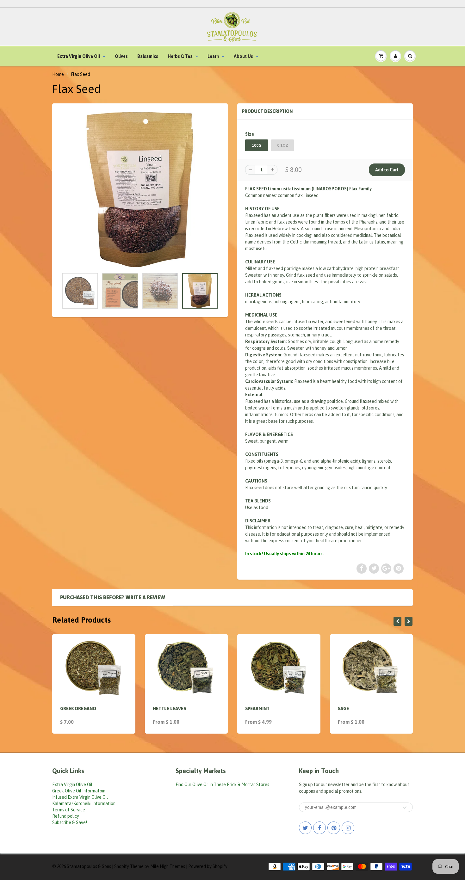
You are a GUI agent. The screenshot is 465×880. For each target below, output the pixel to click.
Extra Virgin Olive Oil (78, 56)
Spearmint (257, 708)
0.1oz (282, 145)
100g (256, 145)
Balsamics (147, 56)
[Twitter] (305, 828)
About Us (243, 56)
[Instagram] (348, 828)
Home (58, 74)
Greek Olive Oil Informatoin (78, 790)
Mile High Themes (167, 866)
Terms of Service (68, 809)
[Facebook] (319, 828)
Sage (343, 708)
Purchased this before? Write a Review (112, 597)
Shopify (121, 866)
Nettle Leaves (169, 708)
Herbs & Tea (180, 56)
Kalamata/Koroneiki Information (83, 803)
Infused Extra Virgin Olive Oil (80, 797)
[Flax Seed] (140, 189)
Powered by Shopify (207, 866)
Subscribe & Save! (69, 822)
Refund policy (65, 816)
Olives (121, 56)
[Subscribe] (405, 808)
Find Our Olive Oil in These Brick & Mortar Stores (222, 784)
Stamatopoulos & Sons (89, 866)
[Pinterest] (333, 828)
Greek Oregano (78, 708)
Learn (213, 56)
